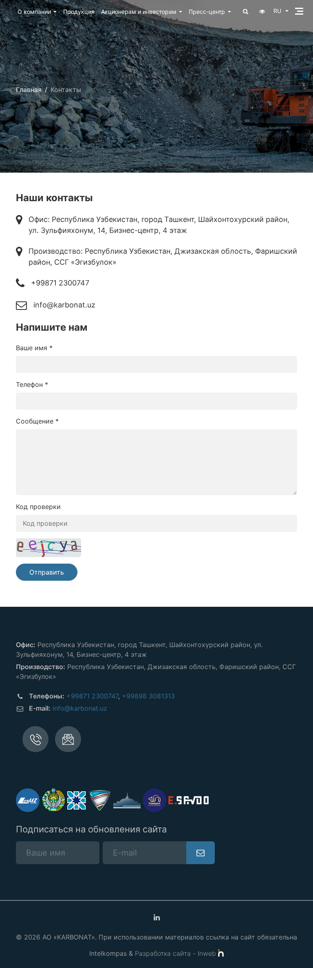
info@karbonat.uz (64, 305)
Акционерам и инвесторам (138, 11)
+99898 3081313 (148, 696)
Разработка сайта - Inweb (176, 953)
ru (278, 10)
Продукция (79, 11)
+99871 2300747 (60, 283)
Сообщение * (37, 421)
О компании (34, 11)
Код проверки (38, 507)
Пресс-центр (207, 11)
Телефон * (32, 384)
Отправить (46, 572)
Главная (29, 90)
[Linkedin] (156, 917)
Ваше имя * (34, 348)
